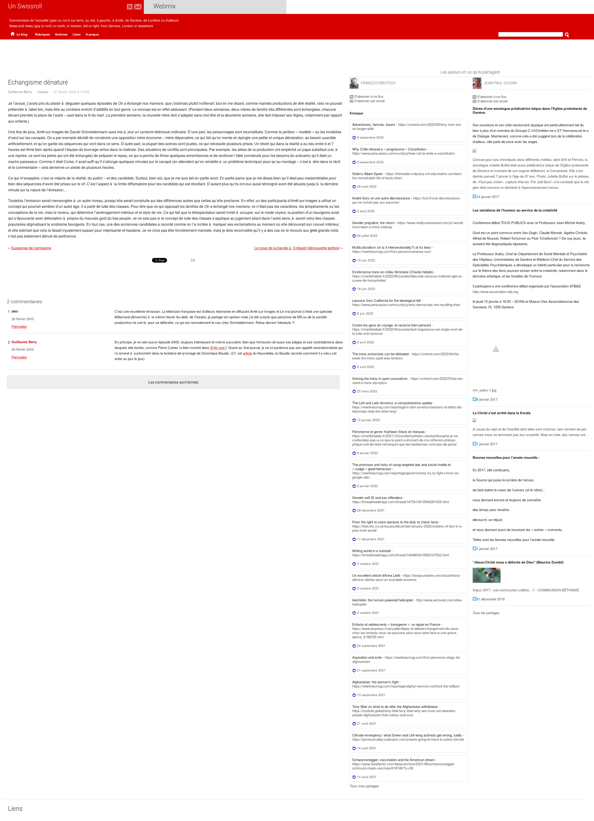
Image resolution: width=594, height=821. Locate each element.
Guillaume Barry (20, 91)
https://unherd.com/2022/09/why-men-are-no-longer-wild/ (407, 126)
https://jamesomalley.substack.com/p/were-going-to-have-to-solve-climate (408, 739)
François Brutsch (378, 83)
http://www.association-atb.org (495, 291)
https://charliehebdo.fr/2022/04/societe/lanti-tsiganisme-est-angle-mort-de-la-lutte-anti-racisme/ (407, 331)
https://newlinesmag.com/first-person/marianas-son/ (391, 251)
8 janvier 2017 (486, 399)
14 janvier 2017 (487, 196)
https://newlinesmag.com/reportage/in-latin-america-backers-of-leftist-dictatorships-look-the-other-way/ (407, 409)
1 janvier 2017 (486, 548)
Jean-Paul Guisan (500, 83)
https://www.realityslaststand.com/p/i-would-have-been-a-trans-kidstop (408, 224)
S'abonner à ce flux (368, 96)
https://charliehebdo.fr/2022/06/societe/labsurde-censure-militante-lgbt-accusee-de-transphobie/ (407, 278)
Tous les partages (486, 612)
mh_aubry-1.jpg (484, 390)
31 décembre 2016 (490, 598)
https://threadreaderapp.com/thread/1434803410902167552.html (400, 554)
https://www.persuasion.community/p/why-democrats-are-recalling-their (406, 304)
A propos (92, 34)
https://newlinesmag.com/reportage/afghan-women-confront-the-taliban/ (406, 686)
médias (43, 91)
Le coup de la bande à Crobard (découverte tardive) (297, 248)
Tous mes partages (364, 785)
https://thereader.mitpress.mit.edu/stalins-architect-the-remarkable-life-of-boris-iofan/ (407, 175)
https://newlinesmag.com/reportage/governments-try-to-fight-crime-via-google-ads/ (405, 474)
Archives (61, 34)
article (247, 353)
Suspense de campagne (31, 248)
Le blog (21, 34)
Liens (77, 34)
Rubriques (42, 34)
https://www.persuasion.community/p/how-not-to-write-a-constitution (403, 153)
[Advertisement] (297, 52)
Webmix (164, 6)
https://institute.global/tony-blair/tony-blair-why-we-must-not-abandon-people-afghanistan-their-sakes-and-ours (404, 712)
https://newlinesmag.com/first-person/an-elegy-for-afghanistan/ (406, 659)
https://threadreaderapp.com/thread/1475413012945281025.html (400, 501)
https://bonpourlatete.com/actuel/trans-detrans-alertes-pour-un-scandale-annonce (406, 577)
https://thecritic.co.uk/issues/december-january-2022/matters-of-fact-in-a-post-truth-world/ (407, 528)
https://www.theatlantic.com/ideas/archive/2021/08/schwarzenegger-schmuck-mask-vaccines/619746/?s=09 (403, 765)
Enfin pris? (218, 347)
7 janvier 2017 (486, 443)
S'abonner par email (368, 100)
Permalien (19, 326)
